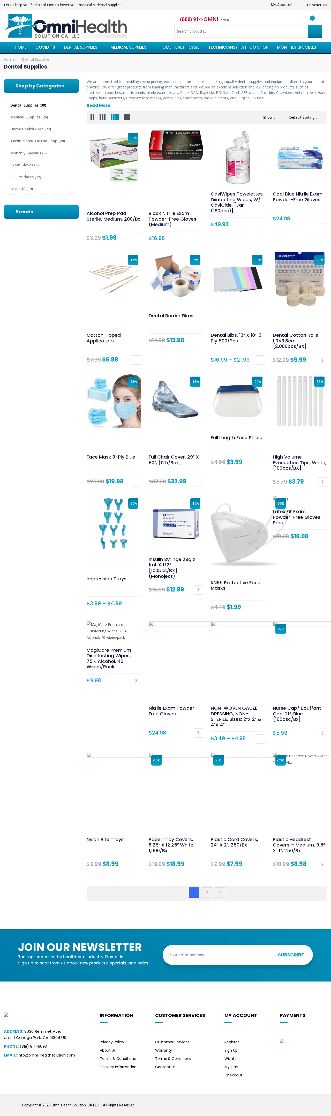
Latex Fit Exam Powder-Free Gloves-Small (298, 517)
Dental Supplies (24, 105)
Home (9, 59)
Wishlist (231, 1058)
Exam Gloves (21, 164)
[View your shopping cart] (308, 20)
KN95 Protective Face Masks (235, 585)
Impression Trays (106, 578)
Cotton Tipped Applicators (104, 338)
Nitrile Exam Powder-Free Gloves (173, 711)
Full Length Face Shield (236, 437)
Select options (198, 238)
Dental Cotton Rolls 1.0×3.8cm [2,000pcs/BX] (295, 340)
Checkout (233, 1075)
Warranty (163, 1050)
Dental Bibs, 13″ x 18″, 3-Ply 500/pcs (237, 338)
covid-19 (17, 188)
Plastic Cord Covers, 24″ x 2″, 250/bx (234, 842)
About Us (108, 1050)
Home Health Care (26, 128)
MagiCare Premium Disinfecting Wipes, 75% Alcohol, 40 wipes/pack (109, 658)
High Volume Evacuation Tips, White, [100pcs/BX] (299, 462)
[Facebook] (272, 1101)
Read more (322, 360)
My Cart (231, 1066)
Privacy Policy (112, 1042)
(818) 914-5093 (33, 1046)
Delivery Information (118, 1066)
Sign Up (231, 1050)
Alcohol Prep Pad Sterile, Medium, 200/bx (113, 216)
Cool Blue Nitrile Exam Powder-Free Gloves (297, 197)
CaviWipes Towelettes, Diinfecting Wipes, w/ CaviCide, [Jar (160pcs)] (237, 202)
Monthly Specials (25, 153)
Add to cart (136, 238)
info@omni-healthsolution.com (46, 1055)
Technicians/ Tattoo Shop (33, 140)
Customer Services (172, 1042)
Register (231, 1042)
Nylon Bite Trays (105, 839)
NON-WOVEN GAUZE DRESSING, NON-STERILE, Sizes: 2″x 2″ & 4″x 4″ (236, 716)
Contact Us (316, 4)
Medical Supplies (25, 117)
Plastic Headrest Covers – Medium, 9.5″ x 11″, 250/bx (299, 845)
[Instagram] (295, 1101)
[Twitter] (284, 1101)
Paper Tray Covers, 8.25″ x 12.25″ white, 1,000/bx (171, 845)
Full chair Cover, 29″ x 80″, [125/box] (174, 460)
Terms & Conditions (118, 1058)
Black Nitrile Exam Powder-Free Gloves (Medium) (172, 219)
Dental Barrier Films (171, 315)
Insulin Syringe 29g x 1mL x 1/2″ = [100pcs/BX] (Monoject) (172, 567)
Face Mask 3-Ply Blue (111, 457)
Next (220, 892)
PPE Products (22, 176)
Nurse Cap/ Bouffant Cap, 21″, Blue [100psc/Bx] (297, 713)
